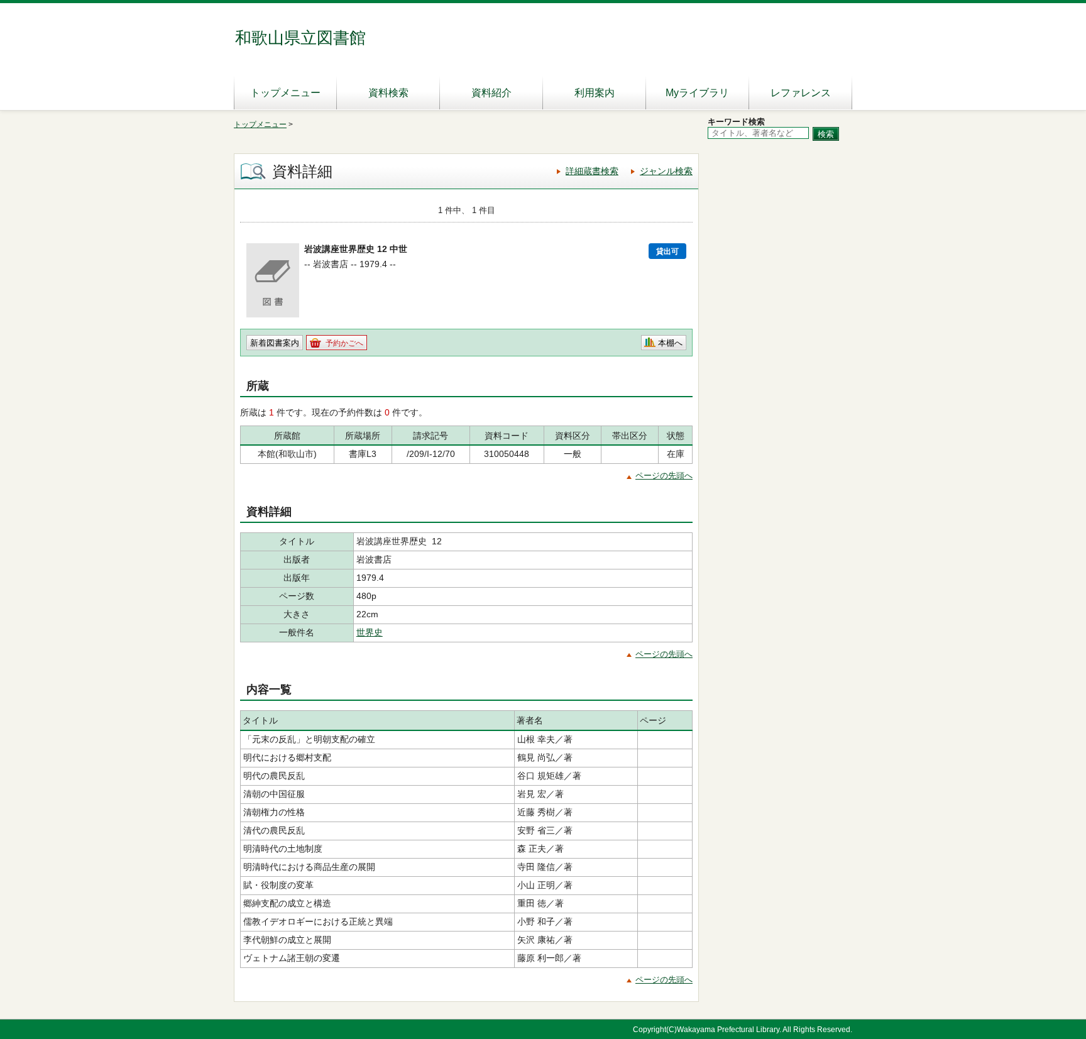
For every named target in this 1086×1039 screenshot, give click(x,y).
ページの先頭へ (664, 475)
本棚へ (670, 343)
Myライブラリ (697, 92)
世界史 (369, 632)
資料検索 (388, 92)
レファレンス (801, 92)
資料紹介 (491, 92)
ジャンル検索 (666, 171)
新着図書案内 (274, 343)
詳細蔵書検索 (592, 171)
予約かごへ (344, 343)
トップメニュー (285, 92)
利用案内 (594, 92)
